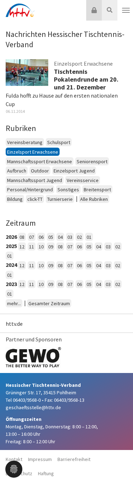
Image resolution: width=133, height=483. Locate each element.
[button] (14, 468)
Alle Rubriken (94, 199)
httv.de (14, 323)
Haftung (46, 473)
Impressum (40, 459)
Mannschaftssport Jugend (34, 180)
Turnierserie (60, 199)
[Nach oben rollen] (118, 463)
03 (69, 237)
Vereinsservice (83, 180)
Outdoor (40, 171)
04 (60, 237)
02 (79, 237)
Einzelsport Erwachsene (32, 152)
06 (41, 237)
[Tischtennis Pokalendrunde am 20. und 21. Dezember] (27, 72)
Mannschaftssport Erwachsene (39, 161)
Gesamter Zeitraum (49, 303)
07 (31, 237)
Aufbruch (16, 171)
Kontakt (14, 459)
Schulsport (58, 142)
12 (22, 246)
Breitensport (97, 189)
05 (50, 237)
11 (31, 246)
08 (22, 237)
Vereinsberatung (25, 142)
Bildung (15, 199)
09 (50, 246)
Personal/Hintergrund (30, 189)
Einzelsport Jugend (74, 171)
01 (89, 237)
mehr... (14, 303)
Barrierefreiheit (73, 459)
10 (41, 246)
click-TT (35, 199)
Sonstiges (68, 189)
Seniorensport (92, 161)
